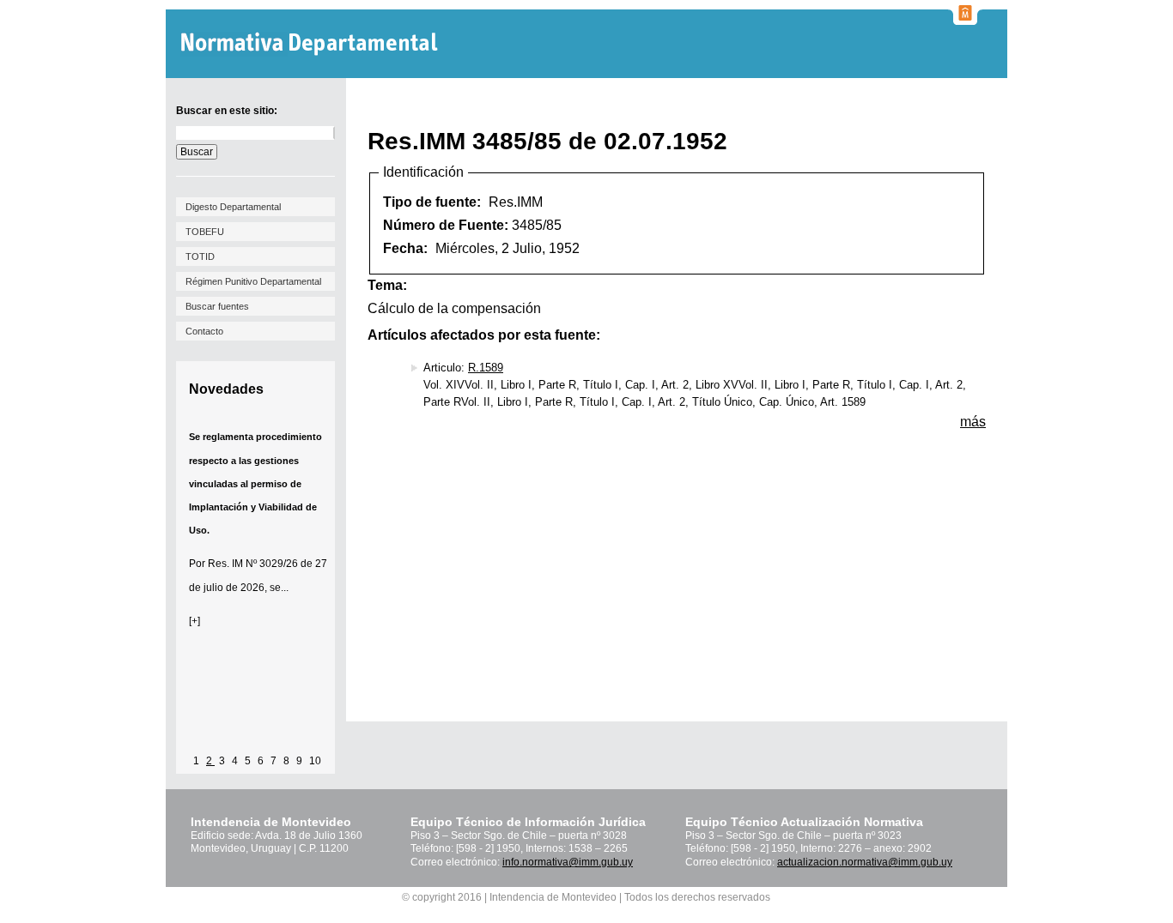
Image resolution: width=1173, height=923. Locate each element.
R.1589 (485, 367)
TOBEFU (204, 231)
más (973, 421)
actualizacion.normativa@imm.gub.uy (864, 862)
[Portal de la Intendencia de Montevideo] (965, 19)
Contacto (204, 331)
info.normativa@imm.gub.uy (567, 862)
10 (315, 761)
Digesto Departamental (233, 207)
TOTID (200, 256)
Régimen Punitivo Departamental (253, 281)
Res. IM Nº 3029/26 (253, 564)
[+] (194, 621)
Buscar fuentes (217, 306)
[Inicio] (311, 44)
